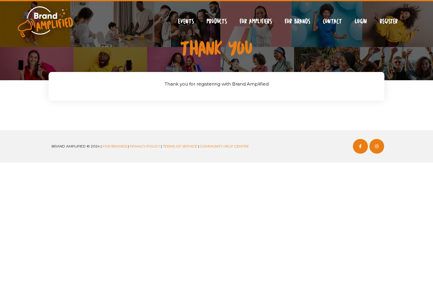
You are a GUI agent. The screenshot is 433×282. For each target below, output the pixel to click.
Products (216, 21)
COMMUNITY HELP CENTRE (224, 146)
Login (361, 21)
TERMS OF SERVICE (180, 146)
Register (389, 21)
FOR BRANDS (297, 21)
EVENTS (186, 21)
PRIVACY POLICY (145, 146)
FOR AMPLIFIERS (255, 21)
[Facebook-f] (360, 146)
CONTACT (332, 21)
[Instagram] (376, 146)
